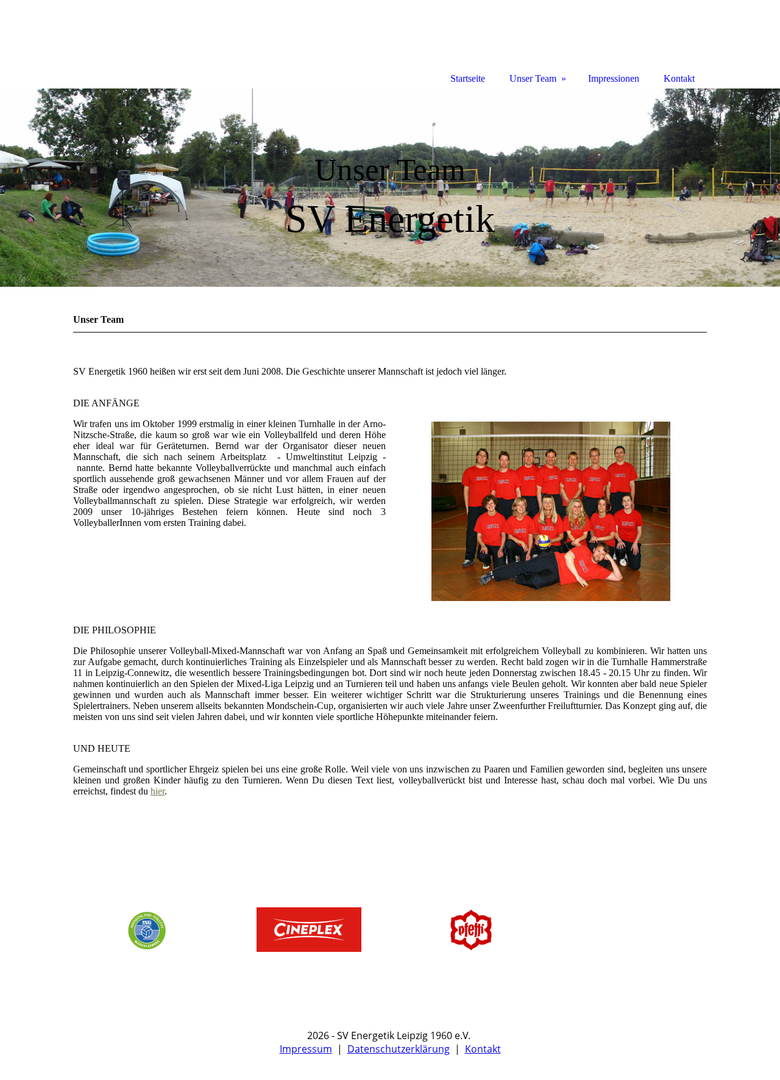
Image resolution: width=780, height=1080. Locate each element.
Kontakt (483, 1049)
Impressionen (613, 78)
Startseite (467, 78)
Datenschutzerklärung (398, 1049)
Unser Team (532, 78)
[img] (390, 187)
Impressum (306, 1049)
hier (158, 791)
